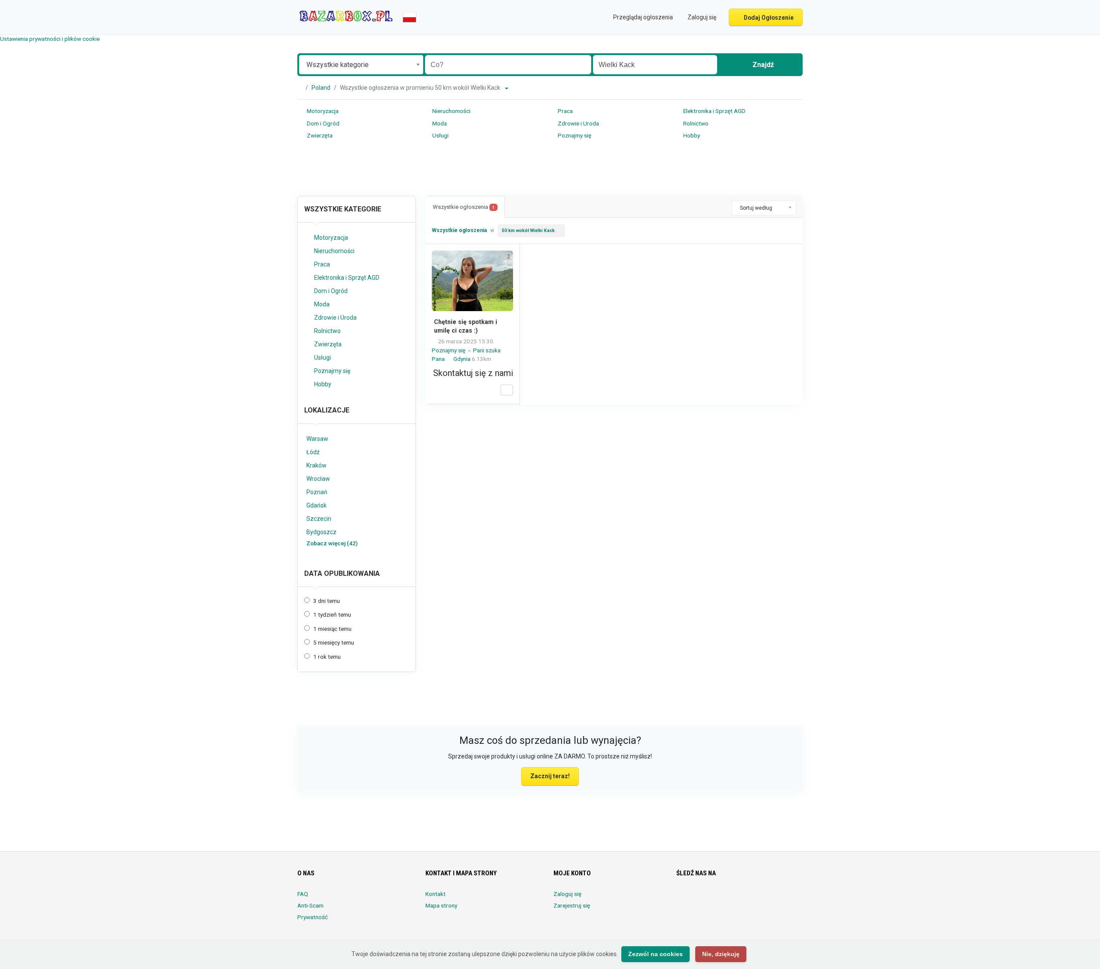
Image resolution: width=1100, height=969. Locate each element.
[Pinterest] (729, 899)
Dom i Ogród (322, 123)
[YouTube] (754, 899)
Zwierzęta (319, 135)
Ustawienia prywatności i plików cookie (50, 38)
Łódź (313, 452)
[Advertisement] (550, 169)
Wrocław (318, 478)
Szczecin (318, 518)
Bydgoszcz (321, 532)
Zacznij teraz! (550, 776)
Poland (321, 87)
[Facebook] (681, 899)
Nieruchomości (451, 110)
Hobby (691, 135)
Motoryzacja (322, 110)
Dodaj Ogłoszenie (768, 17)
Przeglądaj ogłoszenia (642, 17)
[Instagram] (705, 899)
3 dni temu (326, 600)
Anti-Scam (310, 905)
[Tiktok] (741, 899)
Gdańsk (316, 505)
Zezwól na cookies (655, 954)
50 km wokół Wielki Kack (528, 230)
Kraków (316, 465)
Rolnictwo (695, 123)
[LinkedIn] (717, 899)
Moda (439, 123)
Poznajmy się (573, 135)
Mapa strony (441, 905)
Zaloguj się (567, 893)
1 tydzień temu (332, 614)
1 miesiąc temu (332, 628)
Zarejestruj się (571, 905)
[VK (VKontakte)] (778, 899)
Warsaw (317, 438)
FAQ (302, 893)
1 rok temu (327, 656)
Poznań (316, 492)
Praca (564, 110)
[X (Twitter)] (693, 899)
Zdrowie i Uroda (577, 123)
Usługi (440, 135)
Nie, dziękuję (720, 954)
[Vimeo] (766, 899)
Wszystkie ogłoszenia (464, 207)
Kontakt (435, 893)
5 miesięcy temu (333, 642)
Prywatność (312, 917)
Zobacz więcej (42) (332, 543)
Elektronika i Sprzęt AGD (714, 110)
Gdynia (462, 358)
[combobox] (361, 64)
